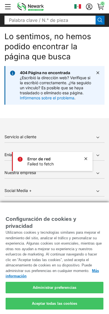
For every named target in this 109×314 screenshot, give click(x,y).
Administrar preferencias (54, 287)
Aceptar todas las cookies (54, 303)
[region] (54, 258)
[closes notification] (86, 158)
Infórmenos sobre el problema (47, 97)
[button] (7, 6)
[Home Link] (39, 6)
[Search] (100, 20)
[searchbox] (50, 20)
